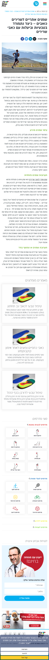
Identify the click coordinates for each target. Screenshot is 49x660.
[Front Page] (5, 3)
